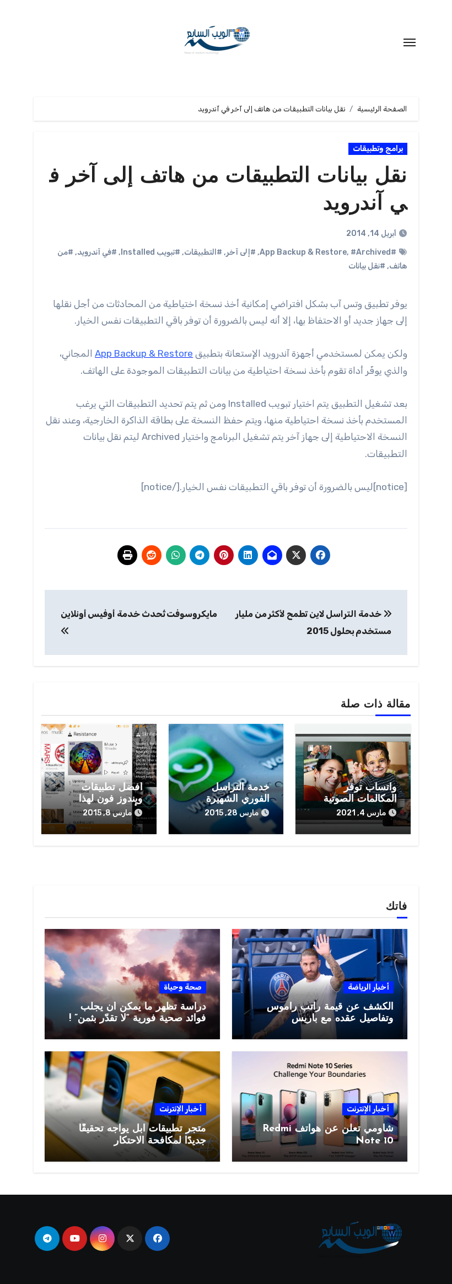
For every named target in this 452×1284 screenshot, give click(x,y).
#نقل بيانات (366, 266)
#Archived (371, 252)
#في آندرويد (97, 252)
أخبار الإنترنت (368, 1109)
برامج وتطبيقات (378, 148)
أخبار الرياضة (368, 987)
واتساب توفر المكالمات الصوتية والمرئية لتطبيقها (360, 799)
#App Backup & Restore (328, 252)
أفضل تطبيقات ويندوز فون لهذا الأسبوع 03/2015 (107, 799)
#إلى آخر (241, 252)
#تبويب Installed (150, 252)
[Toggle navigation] (409, 42)
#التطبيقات (203, 252)
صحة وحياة (183, 987)
